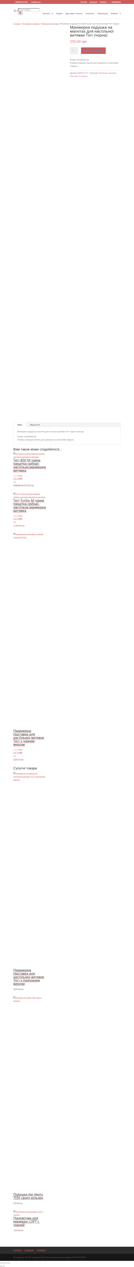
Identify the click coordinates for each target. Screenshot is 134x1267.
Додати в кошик (93, 50)
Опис (19, 424)
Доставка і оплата (74, 14)
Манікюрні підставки (50, 23)
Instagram (93, 2)
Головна (16, 23)
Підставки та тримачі (31, 23)
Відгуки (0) (35, 424)
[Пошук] (20, 13)
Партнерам (103, 14)
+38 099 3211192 (21, 2)
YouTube (83, 2)
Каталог (46, 14)
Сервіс (59, 14)
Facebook (103, 2)
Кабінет (114, 14)
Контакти (90, 14)
